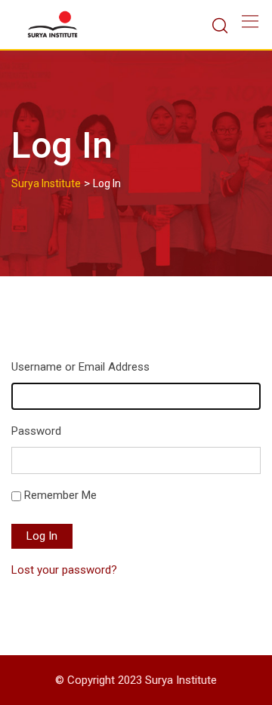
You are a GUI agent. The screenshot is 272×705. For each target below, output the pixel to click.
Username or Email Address (80, 367)
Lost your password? (64, 570)
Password (36, 431)
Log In (41, 536)
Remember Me (60, 495)
